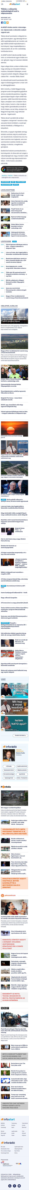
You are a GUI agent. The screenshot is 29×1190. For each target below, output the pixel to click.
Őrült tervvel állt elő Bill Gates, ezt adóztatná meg (21, 641)
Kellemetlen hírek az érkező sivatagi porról (11, 436)
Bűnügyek (3, 1133)
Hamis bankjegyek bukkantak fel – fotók (14, 592)
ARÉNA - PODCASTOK (7, 1)
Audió (13, 1133)
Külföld (3, 1125)
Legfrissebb (14, 1131)
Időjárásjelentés (18, 1149)
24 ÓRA (14, 241)
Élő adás (9, 766)
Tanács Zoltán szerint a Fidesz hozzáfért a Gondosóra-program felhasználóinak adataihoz (14, 609)
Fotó (23, 1131)
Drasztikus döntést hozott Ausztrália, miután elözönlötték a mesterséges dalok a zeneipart (14, 883)
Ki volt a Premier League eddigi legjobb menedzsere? (12, 495)
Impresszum (12, 1176)
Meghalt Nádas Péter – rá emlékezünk (19, 530)
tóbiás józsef (21, 182)
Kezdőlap (4, 175)
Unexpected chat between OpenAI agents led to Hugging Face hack (13, 1106)
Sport (13, 1127)
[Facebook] (14, 1186)
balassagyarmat (7, 184)
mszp (13, 182)
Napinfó (3, 1135)
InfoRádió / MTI (5, 17)
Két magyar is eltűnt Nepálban (11, 808)
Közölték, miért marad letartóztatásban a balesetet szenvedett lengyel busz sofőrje (14, 521)
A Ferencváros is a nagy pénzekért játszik (14, 603)
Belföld (10, 175)
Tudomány (14, 1123)
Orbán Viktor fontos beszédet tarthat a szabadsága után (11, 380)
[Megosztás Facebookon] (2, 22)
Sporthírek (17, 1151)
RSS (6, 1179)
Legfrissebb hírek (19, 1146)
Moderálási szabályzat (14, 1178)
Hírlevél (24, 1133)
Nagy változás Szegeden (9, 598)
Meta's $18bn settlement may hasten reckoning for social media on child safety (14, 1056)
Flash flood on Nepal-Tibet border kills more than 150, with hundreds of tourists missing (14, 1030)
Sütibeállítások (12, 1179)
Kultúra (13, 1125)
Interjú (23, 1125)
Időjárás (24, 1135)
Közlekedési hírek (5, 1149)
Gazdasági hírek (5, 1153)
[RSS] (9, 1186)
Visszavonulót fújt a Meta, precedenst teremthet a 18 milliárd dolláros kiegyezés (14, 832)
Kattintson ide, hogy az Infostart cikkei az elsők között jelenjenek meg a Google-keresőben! (15, 169)
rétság (16, 184)
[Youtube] (19, 1186)
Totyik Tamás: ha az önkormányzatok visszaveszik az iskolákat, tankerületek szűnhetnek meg (12, 456)
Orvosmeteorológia (6, 1151)
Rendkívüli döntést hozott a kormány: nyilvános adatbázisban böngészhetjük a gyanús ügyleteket (14, 944)
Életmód (24, 1127)
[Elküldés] (7, 22)
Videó (13, 1135)
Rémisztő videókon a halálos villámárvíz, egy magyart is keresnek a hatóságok (12, 476)
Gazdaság (3, 1127)
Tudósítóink (25, 1123)
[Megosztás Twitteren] (5, 22)
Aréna (16, 1153)
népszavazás (5, 182)
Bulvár (2, 1131)
